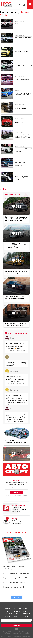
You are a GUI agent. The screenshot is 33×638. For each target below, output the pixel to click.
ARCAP (25, 611)
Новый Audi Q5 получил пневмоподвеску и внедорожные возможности (23, 164)
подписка (16, 625)
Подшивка (17, 609)
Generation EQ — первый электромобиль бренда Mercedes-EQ (21, 178)
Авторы (25, 609)
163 (7, 159)
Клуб (15, 616)
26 (6, 117)
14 (6, 103)
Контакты (26, 613)
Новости (3, 20)
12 (6, 61)
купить (16, 597)
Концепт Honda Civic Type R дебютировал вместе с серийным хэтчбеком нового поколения (22, 137)
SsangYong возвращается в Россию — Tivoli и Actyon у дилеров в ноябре (22, 108)
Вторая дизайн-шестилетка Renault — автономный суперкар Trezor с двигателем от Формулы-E (23, 81)
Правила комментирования (25, 636)
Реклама (26, 616)
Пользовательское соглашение (8, 636)
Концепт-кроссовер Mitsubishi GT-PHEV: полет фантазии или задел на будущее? (23, 150)
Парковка (16, 611)
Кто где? (16, 613)
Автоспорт (7, 616)
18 (6, 48)
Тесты (6, 611)
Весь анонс (7, 592)
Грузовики (7, 613)
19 (6, 89)
